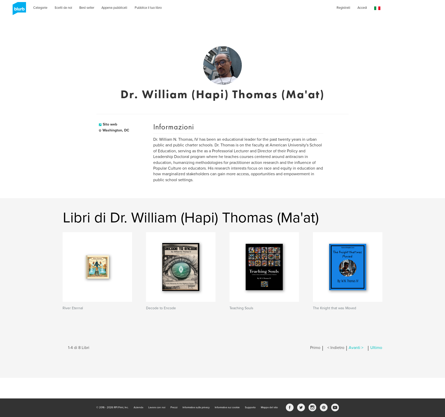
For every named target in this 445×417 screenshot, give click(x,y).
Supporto (250, 407)
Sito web (110, 124)
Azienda (138, 407)
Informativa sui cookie (227, 407)
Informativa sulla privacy (196, 407)
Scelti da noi (63, 8)
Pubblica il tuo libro (148, 8)
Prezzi (173, 407)
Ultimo (376, 347)
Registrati (343, 8)
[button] (377, 8)
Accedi (362, 8)
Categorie (40, 8)
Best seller (86, 8)
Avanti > (356, 347)
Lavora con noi (156, 407)
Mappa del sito (269, 407)
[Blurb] (17, 10)
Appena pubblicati (114, 8)
